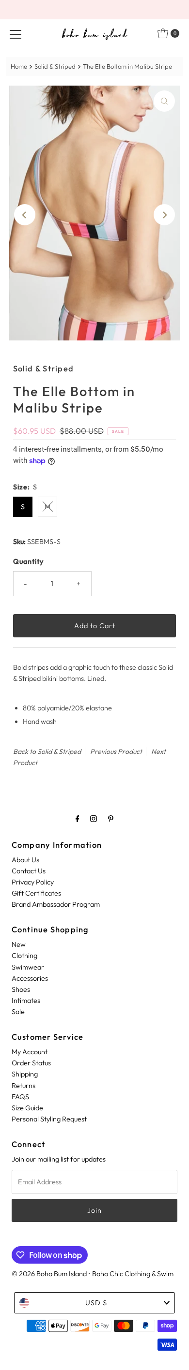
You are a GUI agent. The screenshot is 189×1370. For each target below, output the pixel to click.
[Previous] (24, 214)
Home (19, 66)
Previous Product (116, 751)
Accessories (30, 978)
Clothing (24, 955)
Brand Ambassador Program (56, 904)
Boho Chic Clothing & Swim (132, 1273)
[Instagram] (93, 818)
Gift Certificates (36, 893)
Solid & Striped (55, 66)
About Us (25, 859)
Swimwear (28, 967)
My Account (29, 1051)
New (19, 944)
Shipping (25, 1074)
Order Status (31, 1063)
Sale (18, 1011)
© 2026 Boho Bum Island (49, 1273)
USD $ (96, 1302)
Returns (23, 1085)
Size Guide (27, 1108)
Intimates (26, 1000)
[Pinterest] (110, 818)
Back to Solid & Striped (47, 751)
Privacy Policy (33, 882)
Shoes (21, 989)
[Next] (164, 214)
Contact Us (29, 871)
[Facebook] (77, 818)
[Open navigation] (15, 33)
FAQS (20, 1096)
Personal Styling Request (49, 1119)
